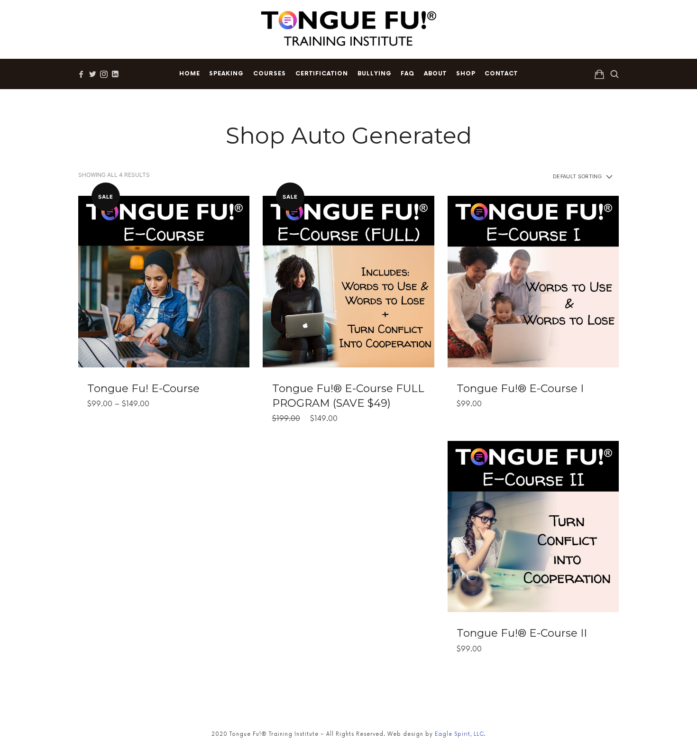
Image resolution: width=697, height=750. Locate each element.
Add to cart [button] (348, 281)
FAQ (407, 73)
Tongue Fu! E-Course (143, 388)
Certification (321, 73)
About (435, 73)
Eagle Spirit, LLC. (460, 734)
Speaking (226, 73)
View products (164, 281)
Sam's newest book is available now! (302, 16)
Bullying (375, 73)
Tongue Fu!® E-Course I (520, 388)
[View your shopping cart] (599, 74)
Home (189, 73)
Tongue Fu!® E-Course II (522, 633)
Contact (501, 73)
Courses (269, 73)
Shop (466, 73)
